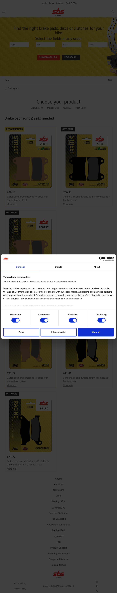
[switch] (44, 320)
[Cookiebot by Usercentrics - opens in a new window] (101, 258)
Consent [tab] (20, 267)
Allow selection (58, 332)
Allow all (95, 332)
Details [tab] (58, 267)
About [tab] (97, 267)
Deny (21, 332)
